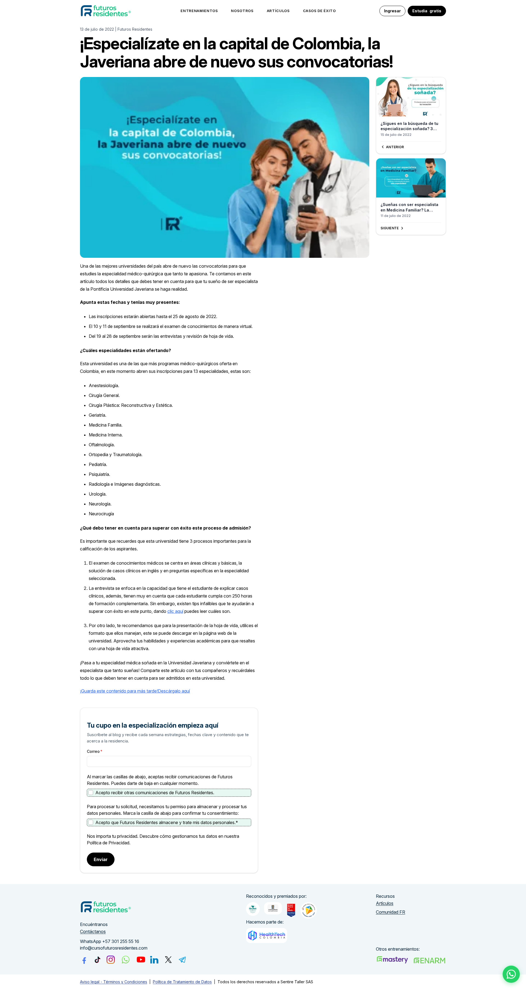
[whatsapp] (125, 959)
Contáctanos (93, 931)
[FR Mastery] (392, 960)
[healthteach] (266, 935)
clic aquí (175, 611)
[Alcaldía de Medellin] (273, 908)
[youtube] (141, 959)
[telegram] (182, 960)
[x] (168, 959)
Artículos (278, 10)
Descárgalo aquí (174, 691)
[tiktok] (97, 959)
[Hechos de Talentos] (253, 909)
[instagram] (111, 960)
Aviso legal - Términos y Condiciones (113, 981)
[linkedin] (154, 960)
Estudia (426, 10)
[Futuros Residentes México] (429, 960)
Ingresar (392, 10)
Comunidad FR (390, 912)
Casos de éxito (319, 10)
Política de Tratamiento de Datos (182, 981)
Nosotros (242, 10)
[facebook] (84, 960)
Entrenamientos (199, 10)
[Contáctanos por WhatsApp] (511, 974)
